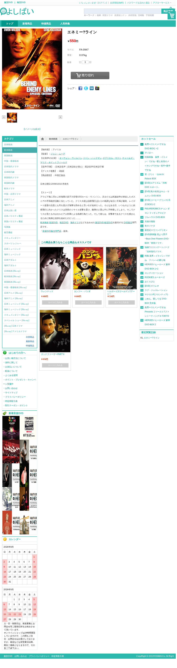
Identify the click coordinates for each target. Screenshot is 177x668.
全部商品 (30, 337)
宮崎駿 (141, 15)
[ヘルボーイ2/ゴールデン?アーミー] (121, 248)
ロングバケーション (154, 273)
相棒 (99, 15)
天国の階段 (150, 221)
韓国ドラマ (107, 15)
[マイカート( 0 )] (172, 15)
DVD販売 (128, 222)
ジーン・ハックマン (92, 158)
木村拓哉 (132, 15)
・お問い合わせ (10, 388)
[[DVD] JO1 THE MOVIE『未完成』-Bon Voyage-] (11, 462)
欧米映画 (53, 139)
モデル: (70, 49)
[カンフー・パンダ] (88, 248)
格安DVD (21, 2)
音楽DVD (53, 222)
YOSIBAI (158, 656)
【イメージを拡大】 (32, 129)
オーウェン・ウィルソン (70, 158)
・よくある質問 (10, 375)
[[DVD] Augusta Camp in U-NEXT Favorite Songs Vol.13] (28, 462)
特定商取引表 (58, 656)
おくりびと (150, 281)
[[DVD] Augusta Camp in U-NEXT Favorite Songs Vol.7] (28, 534)
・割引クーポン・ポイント (15, 405)
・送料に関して (10, 362)
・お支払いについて (12, 367)
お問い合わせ (20, 656)
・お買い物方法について (14, 358)
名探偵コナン (120, 15)
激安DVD (8, 2)
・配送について (10, 371)
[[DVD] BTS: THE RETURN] (28, 439)
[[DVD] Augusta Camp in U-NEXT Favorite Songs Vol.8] (11, 534)
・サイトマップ (10, 392)
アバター (149, 153)
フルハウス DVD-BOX (155, 217)
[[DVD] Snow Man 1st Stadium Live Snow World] (11, 439)
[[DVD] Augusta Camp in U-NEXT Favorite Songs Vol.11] (28, 486)
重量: (69, 55)
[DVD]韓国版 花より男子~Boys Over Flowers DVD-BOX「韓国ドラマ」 (157, 238)
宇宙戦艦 (150, 15)
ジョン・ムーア (58, 154)
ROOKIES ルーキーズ (155, 277)
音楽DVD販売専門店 (51, 231)
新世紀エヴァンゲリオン (156, 230)
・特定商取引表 (10, 401)
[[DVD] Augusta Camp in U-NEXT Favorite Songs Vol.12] (11, 486)
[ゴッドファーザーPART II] (55, 311)
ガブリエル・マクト (112, 158)
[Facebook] (80, 88)
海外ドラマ (75, 222)
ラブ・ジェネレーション (156, 290)
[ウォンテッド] (55, 248)
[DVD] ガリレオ (152, 286)
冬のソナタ (150, 226)
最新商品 (30, 341)
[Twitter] (86, 88)
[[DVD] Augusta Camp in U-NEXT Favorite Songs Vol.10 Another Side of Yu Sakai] (11, 510)
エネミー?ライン (70, 139)
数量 (69, 62)
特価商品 (30, 345)
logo (17, 11)
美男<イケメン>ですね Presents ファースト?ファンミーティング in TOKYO (157, 311)
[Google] (97, 88)
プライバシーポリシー (39, 656)
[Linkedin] (92, 88)
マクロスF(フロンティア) (156, 294)
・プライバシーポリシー (14, 397)
